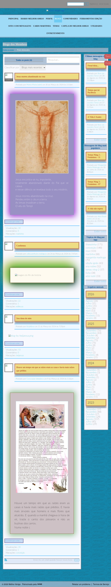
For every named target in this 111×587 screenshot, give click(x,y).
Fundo (108, 63)
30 (19, 228)
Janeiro (89, 318)
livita (88, 273)
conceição (20, 553)
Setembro (91, 338)
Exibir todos (100, 140)
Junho (89, 306)
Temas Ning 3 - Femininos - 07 (94, 183)
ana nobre (91, 266)
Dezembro (91, 331)
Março (89, 313)
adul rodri (91, 276)
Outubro (90, 335)
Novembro (91, 333)
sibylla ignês (92, 263)
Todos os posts (8, 50)
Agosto (89, 301)
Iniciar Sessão (104, 4)
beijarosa (20, 356)
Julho (88, 303)
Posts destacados (23, 50)
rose (88, 251)
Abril (88, 311)
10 (19, 350)
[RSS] (5, 560)
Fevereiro (90, 316)
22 (19, 301)
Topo (108, 56)
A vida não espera (95, 208)
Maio (88, 308)
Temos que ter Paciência (94, 91)
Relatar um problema (81, 584)
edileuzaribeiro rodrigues (37, 254)
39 (19, 547)
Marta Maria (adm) (34, 85)
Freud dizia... (93, 65)
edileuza (19, 307)
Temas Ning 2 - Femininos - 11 (94, 156)
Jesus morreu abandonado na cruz (30, 76)
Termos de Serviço (101, 584)
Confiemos (21, 246)
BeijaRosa (30, 326)
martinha (20, 234)
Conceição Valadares (35, 379)
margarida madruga (96, 257)
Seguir (77, 560)
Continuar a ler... (13, 222)
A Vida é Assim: (95, 117)
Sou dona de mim (23, 318)
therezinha (91, 244)
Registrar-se (94, 4)
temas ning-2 (92, 270)
